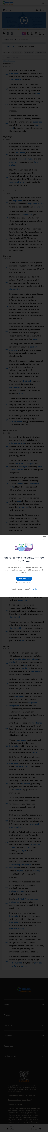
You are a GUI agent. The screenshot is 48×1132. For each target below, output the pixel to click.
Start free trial (24, 579)
